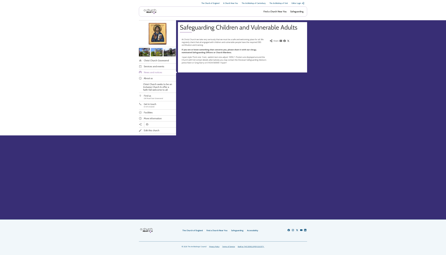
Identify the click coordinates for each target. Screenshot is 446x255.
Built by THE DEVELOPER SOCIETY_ (251, 246)
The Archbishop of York (278, 3)
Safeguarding (296, 11)
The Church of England (210, 3)
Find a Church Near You (275, 11)
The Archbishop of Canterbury (254, 3)
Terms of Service (228, 246)
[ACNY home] (150, 11)
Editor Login (296, 3)
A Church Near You (230, 3)
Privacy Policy (214, 246)
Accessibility (252, 230)
